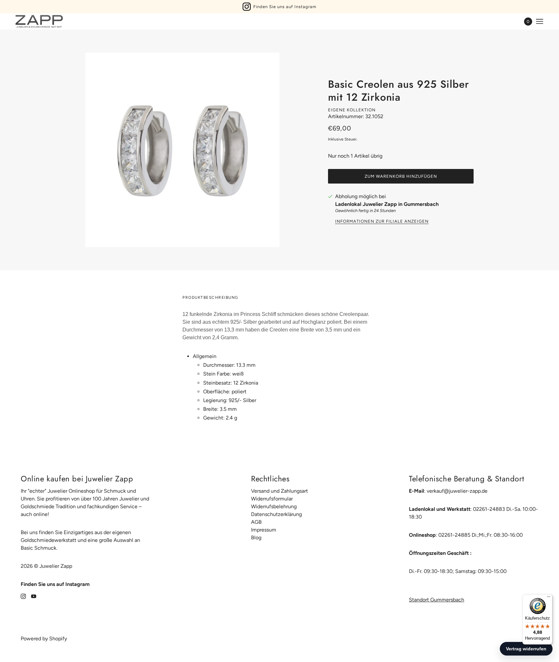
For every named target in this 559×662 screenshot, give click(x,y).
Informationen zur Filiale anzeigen (382, 221)
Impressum (263, 530)
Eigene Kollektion (352, 109)
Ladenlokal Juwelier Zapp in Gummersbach (387, 204)
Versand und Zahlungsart (279, 491)
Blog (256, 537)
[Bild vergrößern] (182, 150)
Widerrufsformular (272, 499)
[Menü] (549, 598)
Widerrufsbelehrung (274, 506)
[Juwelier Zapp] (39, 21)
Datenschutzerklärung (276, 514)
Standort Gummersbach (436, 600)
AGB (256, 522)
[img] (23, 595)
